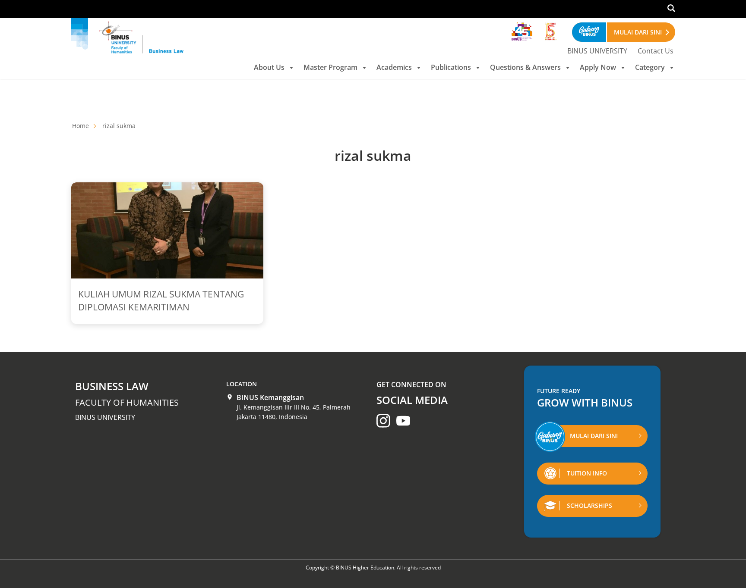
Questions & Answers (525, 67)
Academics (394, 67)
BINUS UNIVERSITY (597, 51)
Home (80, 126)
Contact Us (655, 51)
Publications (451, 67)
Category (650, 67)
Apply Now (598, 67)
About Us (269, 67)
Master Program (330, 67)
